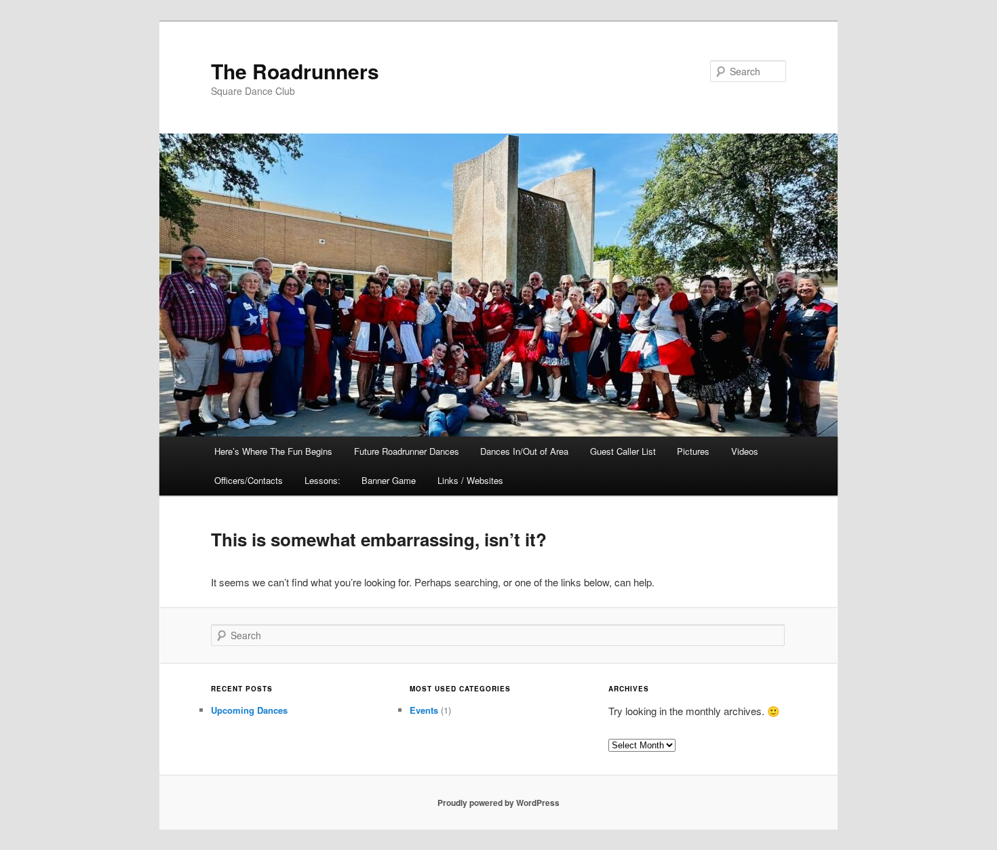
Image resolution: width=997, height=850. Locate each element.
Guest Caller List (623, 451)
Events (424, 710)
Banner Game (388, 480)
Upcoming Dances (249, 710)
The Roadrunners (295, 70)
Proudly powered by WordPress (498, 802)
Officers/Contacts (248, 480)
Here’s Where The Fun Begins (273, 451)
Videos (744, 451)
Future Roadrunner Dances (406, 451)
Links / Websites (470, 480)
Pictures (693, 451)
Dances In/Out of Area (524, 451)
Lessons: (322, 480)
